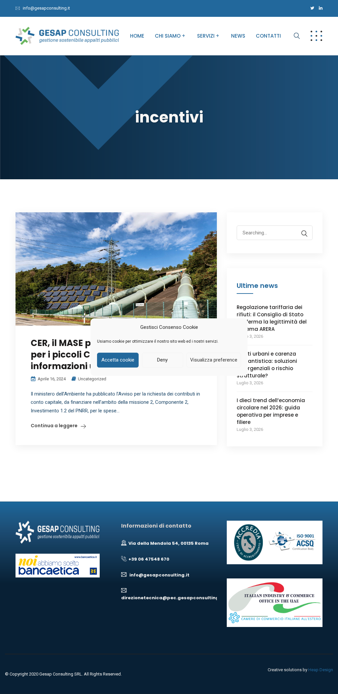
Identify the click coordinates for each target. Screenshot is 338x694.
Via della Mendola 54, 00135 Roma (167, 543)
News (238, 35)
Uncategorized (92, 378)
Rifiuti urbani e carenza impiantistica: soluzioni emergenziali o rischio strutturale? (267, 364)
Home (137, 35)
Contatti (268, 35)
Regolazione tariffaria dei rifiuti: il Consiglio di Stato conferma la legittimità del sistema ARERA (272, 318)
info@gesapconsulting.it (46, 8)
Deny (162, 360)
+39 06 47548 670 (147, 559)
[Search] (304, 234)
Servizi (206, 35)
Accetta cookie (117, 360)
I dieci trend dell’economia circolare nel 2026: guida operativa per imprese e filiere (271, 411)
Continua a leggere (54, 425)
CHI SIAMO (168, 35)
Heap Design (320, 669)
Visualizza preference (213, 360)
